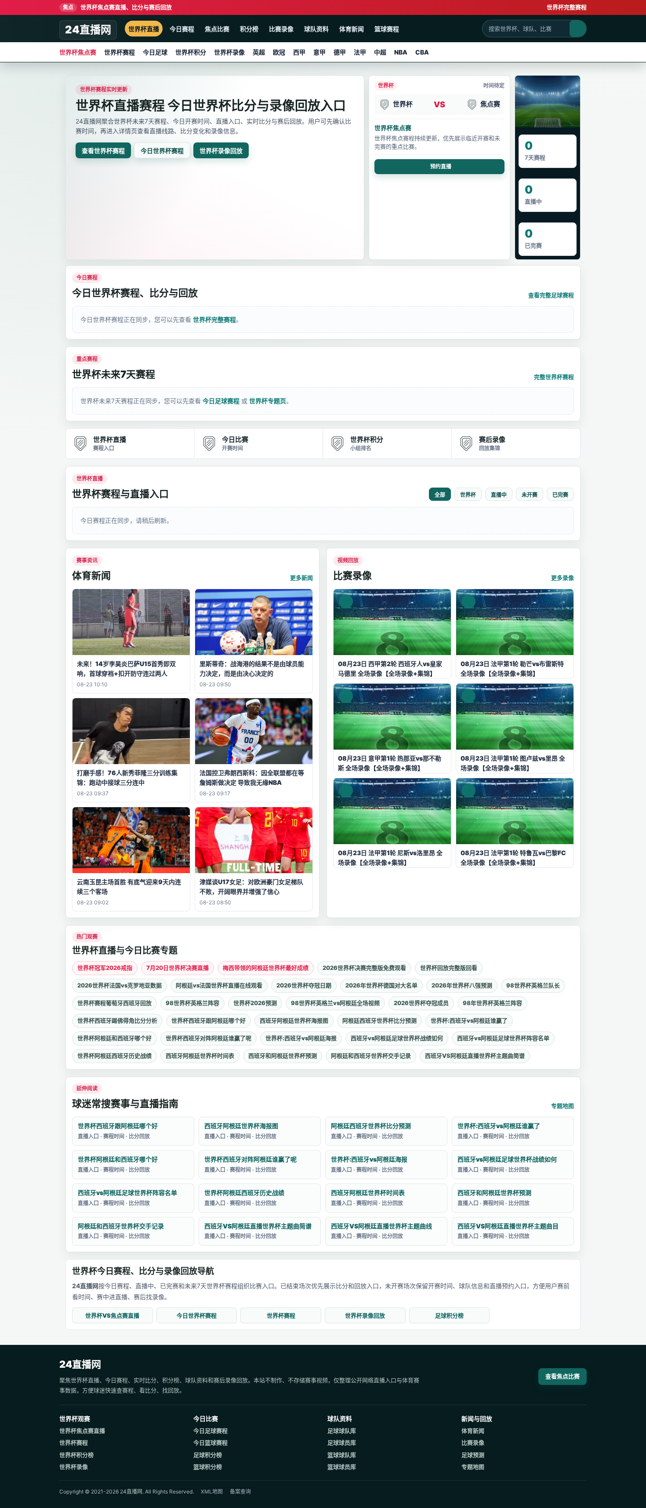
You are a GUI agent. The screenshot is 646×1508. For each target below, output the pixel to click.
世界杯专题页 (267, 400)
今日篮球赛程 (210, 1442)
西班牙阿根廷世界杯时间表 (200, 1055)
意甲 (319, 52)
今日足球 (155, 52)
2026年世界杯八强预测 (462, 985)
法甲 (360, 52)
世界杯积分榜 (76, 1454)
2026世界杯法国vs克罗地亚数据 (119, 985)
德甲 (340, 52)
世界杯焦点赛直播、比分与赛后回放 (117, 7)
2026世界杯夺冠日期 (303, 985)
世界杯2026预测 (255, 1002)
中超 (380, 52)
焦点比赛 (217, 29)
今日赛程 (182, 29)
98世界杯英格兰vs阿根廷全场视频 (335, 1002)
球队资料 (316, 29)
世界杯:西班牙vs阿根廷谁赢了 (469, 1020)
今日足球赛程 (221, 400)
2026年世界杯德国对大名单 (381, 985)
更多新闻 (301, 577)
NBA (400, 52)
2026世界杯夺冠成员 (421, 1002)
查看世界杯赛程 (103, 150)
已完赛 (560, 495)
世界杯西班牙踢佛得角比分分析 (117, 1020)
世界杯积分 (190, 52)
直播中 (499, 495)
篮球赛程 (386, 29)
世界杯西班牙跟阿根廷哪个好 (208, 1020)
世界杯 (468, 495)
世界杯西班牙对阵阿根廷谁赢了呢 (208, 1038)
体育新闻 (351, 29)
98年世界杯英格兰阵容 (492, 1002)
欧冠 (279, 52)
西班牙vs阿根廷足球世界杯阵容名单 (503, 1038)
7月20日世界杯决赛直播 (177, 967)
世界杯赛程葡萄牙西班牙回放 (114, 1002)
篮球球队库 (341, 1454)
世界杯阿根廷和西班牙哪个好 (114, 1038)
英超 (259, 52)
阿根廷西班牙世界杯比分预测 (379, 1020)
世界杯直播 (143, 29)
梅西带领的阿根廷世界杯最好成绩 (265, 967)
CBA (422, 52)
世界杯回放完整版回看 (448, 967)
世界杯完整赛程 (567, 7)
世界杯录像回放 (221, 150)
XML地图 (212, 1491)
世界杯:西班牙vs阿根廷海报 (301, 1038)
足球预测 (472, 1454)
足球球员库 (341, 1442)
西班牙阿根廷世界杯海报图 (294, 1020)
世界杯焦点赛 (77, 52)
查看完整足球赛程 (551, 295)
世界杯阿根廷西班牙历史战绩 (114, 1055)
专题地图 (562, 1105)
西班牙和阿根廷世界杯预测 (282, 1055)
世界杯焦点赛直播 (82, 1430)
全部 (440, 495)
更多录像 (562, 577)
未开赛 (529, 495)
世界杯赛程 (119, 52)
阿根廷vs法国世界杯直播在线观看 (219, 985)
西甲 (299, 52)
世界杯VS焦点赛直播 (112, 1315)
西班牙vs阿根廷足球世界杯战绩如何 (397, 1038)
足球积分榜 (449, 1315)
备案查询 (240, 1491)
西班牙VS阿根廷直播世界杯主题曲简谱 (475, 1055)
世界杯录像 (229, 52)
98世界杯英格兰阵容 (192, 1002)
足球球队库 (341, 1430)
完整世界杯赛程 (554, 376)
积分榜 (249, 29)
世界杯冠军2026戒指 (104, 967)
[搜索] (578, 28)
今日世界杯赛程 (162, 150)
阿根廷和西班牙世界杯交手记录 (371, 1055)
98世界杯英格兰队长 (533, 985)
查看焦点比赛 (562, 1376)
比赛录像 (281, 29)
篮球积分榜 (207, 1466)
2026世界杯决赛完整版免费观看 (364, 967)
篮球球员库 (341, 1466)
